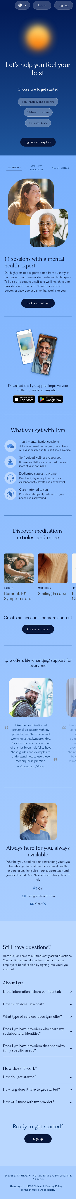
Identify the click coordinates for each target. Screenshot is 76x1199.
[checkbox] (38, 102)
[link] (16, 1186)
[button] (22, 5)
